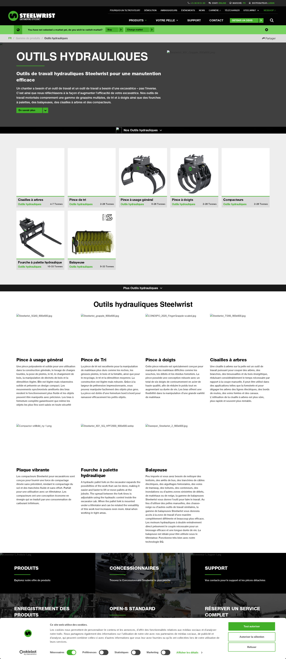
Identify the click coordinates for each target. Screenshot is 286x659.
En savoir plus (27, 110)
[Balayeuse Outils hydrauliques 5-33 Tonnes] (92, 235)
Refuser (251, 647)
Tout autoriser (252, 626)
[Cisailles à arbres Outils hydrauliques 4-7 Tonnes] (40, 172)
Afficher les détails (187, 652)
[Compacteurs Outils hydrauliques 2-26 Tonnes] (246, 172)
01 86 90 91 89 (198, 3)
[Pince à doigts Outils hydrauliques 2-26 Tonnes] (194, 172)
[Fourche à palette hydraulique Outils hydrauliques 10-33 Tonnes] (40, 235)
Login (271, 3)
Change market (135, 29)
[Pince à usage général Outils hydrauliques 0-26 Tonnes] (143, 172)
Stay (109, 29)
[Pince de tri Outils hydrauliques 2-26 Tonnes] (92, 172)
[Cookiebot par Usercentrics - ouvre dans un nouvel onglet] (28, 652)
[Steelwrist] (33, 16)
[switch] (103, 652)
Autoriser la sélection (251, 636)
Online (222, 3)
